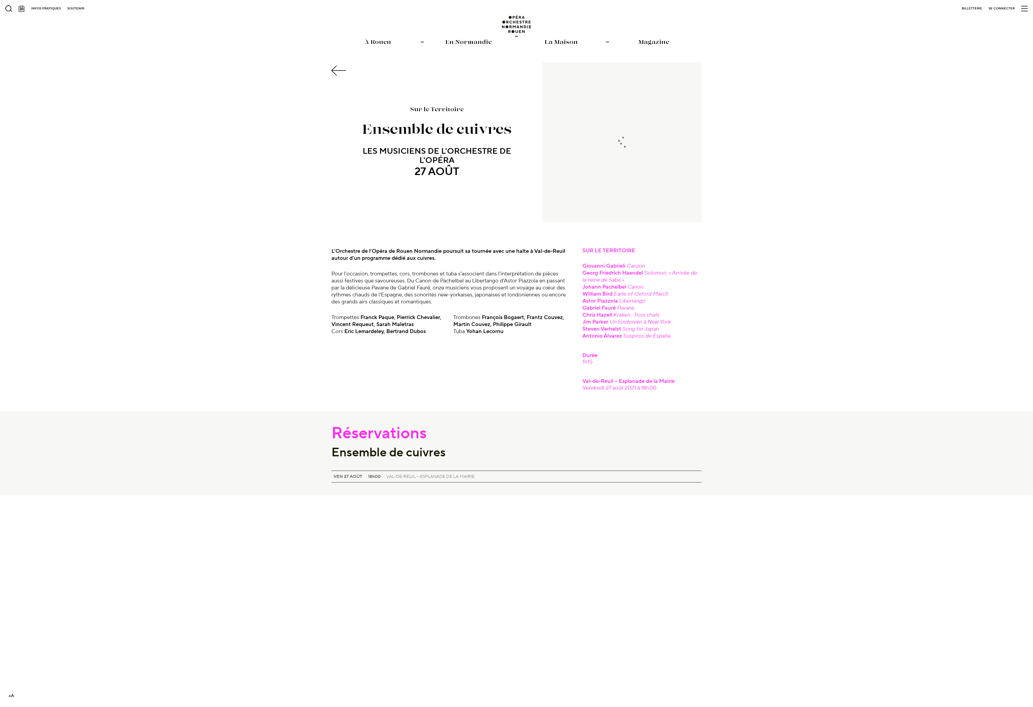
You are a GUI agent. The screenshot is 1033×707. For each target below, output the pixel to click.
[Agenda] (21, 8)
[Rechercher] (8, 8)
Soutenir (75, 8)
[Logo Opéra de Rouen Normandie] (516, 26)
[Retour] (339, 70)
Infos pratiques (46, 8)
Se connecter (1002, 8)
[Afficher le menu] (1024, 8)
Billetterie (972, 8)
